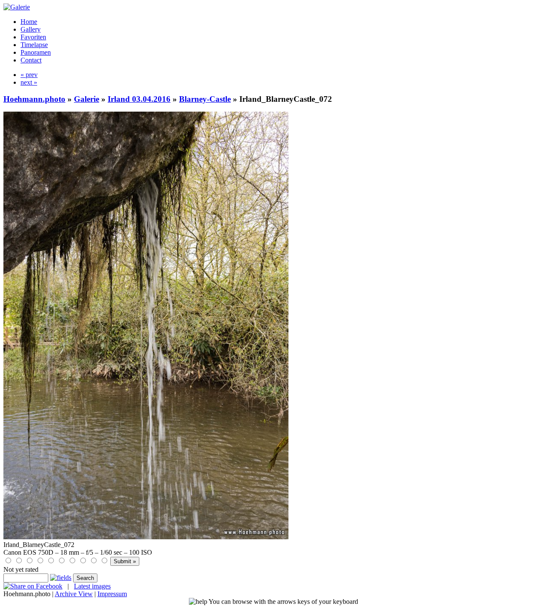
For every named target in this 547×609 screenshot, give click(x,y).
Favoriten (33, 37)
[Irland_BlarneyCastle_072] (145, 537)
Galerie (86, 99)
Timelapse (34, 44)
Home (29, 21)
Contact (31, 60)
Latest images (92, 586)
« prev (29, 74)
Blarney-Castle (205, 99)
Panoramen (36, 52)
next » (29, 82)
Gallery (31, 29)
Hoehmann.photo (34, 99)
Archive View (74, 593)
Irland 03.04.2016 (139, 99)
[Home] (16, 7)
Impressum (112, 593)
